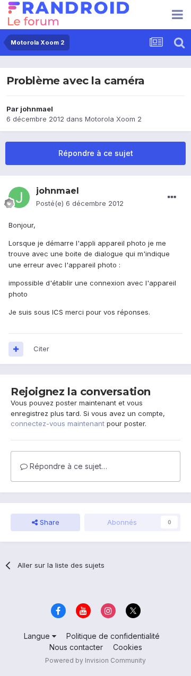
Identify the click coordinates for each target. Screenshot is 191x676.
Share (48, 522)
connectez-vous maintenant (58, 423)
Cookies (127, 647)
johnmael (36, 109)
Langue (38, 635)
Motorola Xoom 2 (113, 119)
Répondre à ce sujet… (67, 466)
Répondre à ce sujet (95, 153)
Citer (41, 348)
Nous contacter (76, 647)
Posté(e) (80, 203)
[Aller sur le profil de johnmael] (19, 197)
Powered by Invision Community (95, 660)
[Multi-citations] (15, 349)
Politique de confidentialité (113, 635)
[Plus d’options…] (172, 197)
